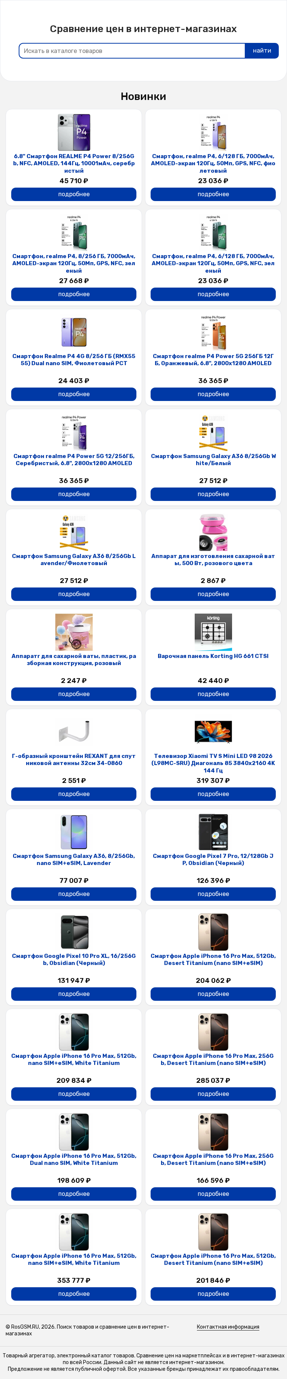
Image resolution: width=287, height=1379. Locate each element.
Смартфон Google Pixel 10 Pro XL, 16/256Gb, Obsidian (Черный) (74, 960)
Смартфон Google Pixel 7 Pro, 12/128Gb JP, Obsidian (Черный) (213, 860)
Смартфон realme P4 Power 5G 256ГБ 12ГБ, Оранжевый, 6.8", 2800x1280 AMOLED (213, 360)
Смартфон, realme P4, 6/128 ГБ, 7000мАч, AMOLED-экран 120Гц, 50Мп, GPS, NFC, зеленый (213, 263)
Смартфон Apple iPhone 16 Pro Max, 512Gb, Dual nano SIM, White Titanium (73, 1160)
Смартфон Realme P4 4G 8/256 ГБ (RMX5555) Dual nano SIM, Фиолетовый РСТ (73, 360)
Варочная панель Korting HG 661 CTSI (213, 656)
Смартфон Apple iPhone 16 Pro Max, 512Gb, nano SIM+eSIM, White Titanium (73, 1060)
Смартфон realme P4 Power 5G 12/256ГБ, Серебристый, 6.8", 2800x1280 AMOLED (74, 460)
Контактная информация (228, 1327)
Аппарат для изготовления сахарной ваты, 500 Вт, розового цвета (213, 560)
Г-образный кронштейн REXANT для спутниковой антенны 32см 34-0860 (74, 760)
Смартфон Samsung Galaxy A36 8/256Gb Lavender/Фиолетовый (74, 560)
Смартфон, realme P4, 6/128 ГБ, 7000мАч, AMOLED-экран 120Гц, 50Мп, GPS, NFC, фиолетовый (213, 163)
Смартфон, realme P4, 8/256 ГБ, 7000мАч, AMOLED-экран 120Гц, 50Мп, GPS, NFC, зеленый (73, 263)
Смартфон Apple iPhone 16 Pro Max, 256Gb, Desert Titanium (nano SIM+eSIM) (213, 1060)
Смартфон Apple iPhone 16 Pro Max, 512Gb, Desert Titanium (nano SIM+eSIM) (213, 960)
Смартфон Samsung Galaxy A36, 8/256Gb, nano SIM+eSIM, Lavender (74, 860)
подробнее (74, 194)
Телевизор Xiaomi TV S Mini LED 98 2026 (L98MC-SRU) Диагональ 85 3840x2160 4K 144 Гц (213, 763)
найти (262, 50)
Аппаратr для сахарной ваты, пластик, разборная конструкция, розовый (74, 660)
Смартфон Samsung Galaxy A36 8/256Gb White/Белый (213, 460)
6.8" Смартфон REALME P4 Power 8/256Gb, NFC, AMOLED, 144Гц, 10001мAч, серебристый (74, 163)
